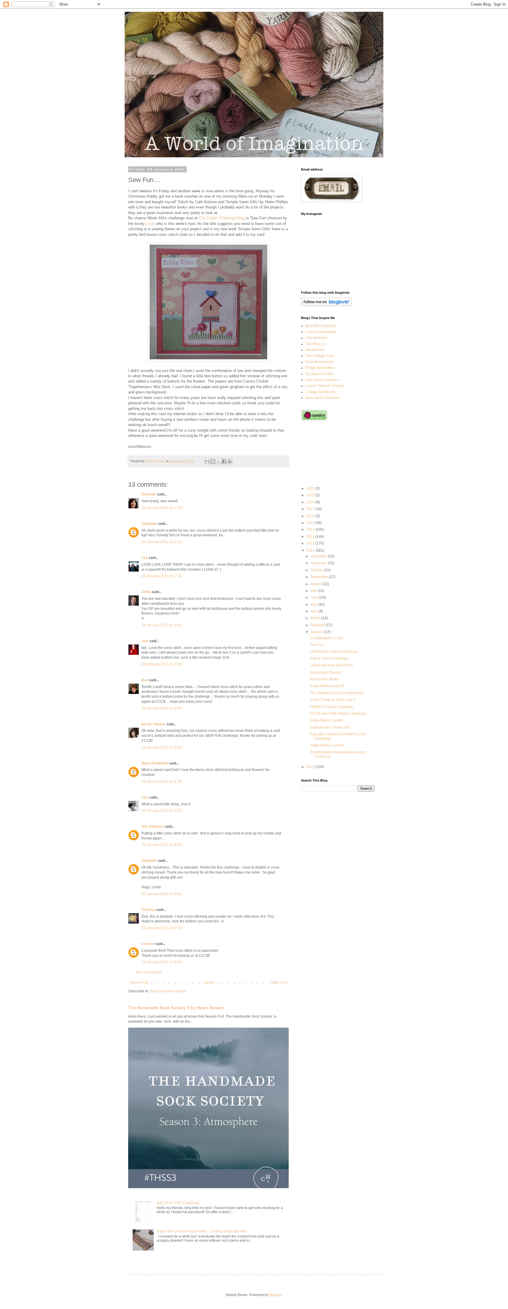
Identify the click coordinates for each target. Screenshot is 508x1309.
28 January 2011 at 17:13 (161, 508)
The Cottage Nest (319, 356)
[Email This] (207, 461)
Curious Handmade (321, 332)
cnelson (148, 944)
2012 (310, 543)
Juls (144, 641)
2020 (310, 488)
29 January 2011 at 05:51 (161, 747)
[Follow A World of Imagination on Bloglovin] (326, 305)
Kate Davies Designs (322, 380)
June (314, 597)
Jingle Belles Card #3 (327, 686)
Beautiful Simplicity (320, 326)
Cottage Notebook (320, 392)
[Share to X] (218, 461)
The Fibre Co (315, 344)
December (319, 556)
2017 (310, 509)
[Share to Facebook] (224, 461)
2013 (310, 537)
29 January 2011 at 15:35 (161, 811)
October (317, 570)
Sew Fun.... (318, 645)
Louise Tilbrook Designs (324, 386)
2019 (310, 495)
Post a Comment (149, 972)
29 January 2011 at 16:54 (161, 845)
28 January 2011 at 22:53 (161, 708)
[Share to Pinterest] (230, 461)
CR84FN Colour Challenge (331, 707)
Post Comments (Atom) (168, 991)
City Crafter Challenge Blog (222, 218)
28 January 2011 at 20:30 (161, 664)
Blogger (275, 1295)
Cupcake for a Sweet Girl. (330, 727)
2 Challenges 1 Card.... (328, 638)
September (319, 577)
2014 (310, 529)
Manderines (315, 350)
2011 (310, 550)
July (314, 591)
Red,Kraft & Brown (324, 679)
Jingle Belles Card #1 (327, 745)
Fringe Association (320, 368)
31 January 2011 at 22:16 (161, 962)
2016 (310, 516)
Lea (144, 558)
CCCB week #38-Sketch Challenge (338, 714)
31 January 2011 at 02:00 (161, 928)
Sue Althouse (152, 826)
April (314, 611)
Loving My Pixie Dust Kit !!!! (331, 665)
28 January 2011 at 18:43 (161, 625)
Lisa (144, 797)
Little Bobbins (316, 338)
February (318, 625)
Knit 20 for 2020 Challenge (178, 1203)
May (314, 604)
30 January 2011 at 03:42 (161, 894)
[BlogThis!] (213, 461)
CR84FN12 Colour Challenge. (334, 652)
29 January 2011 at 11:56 (161, 781)
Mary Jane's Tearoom (322, 398)
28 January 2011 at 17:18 (161, 542)
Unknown (149, 524)
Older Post (278, 983)
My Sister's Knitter (319, 374)
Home (209, 983)
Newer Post (139, 983)
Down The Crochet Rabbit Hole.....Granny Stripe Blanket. (202, 1231)
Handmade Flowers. (326, 672)
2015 (310, 523)
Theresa (148, 910)
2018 (310, 502)
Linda (150, 223)
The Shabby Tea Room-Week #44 (337, 693)
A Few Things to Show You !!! (333, 700)
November (319, 563)
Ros (144, 680)
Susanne (148, 494)
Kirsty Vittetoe (153, 724)
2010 (310, 767)
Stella (146, 592)
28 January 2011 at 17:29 (161, 576)
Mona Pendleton (154, 763)
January (317, 632)
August (316, 584)
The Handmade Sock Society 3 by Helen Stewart (176, 1007)
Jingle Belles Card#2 (326, 720)
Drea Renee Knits (319, 362)
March (315, 618)
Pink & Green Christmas (329, 659)
